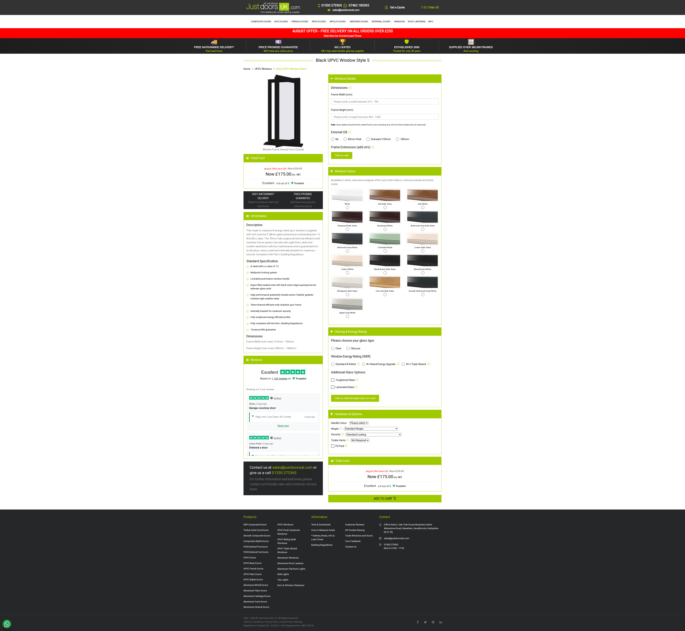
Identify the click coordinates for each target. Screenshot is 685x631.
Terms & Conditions (253, 621)
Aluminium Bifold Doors (255, 585)
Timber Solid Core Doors (255, 530)
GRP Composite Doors (255, 524)
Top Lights (282, 579)
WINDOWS (399, 21)
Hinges (335, 428)
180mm (404, 139)
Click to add (342, 155)
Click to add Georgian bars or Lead (355, 398)
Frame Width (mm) (341, 94)
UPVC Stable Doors (253, 579)
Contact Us (350, 546)
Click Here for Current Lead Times (342, 35)
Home (246, 68)
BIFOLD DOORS (338, 21)
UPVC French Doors (253, 568)
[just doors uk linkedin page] (440, 622)
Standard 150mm (381, 139)
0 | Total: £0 (431, 7)
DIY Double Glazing (355, 530)
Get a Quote (397, 7)
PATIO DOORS (319, 21)
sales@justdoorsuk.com (292, 467)
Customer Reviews (354, 524)
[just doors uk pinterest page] (433, 622)
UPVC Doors (249, 557)
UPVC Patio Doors (252, 574)
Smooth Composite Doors (256, 535)
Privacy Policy (271, 621)
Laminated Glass (345, 387)
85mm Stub (354, 139)
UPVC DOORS (281, 21)
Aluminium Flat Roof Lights (291, 568)
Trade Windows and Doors (359, 535)
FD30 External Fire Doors (255, 552)
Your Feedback (353, 541)
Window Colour (345, 171)
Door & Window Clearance (290, 585)
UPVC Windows (263, 68)
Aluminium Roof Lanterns (290, 563)
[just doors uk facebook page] (417, 622)
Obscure (355, 348)
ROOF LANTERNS (417, 21)
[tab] (384, 79)
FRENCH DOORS (299, 21)
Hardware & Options (348, 414)
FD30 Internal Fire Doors (255, 546)
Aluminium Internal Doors (256, 607)
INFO (430, 21)
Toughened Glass (345, 380)
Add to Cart (383, 498)
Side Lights (283, 574)
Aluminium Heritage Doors (256, 596)
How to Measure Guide (323, 530)
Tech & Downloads (321, 524)
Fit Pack (340, 446)
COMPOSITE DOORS (261, 21)
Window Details (345, 78)
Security (335, 434)
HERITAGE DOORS (359, 21)
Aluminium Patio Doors (255, 590)
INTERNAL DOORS (381, 21)
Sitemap (298, 621)
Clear (338, 348)
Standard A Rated (346, 364)
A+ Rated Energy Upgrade (380, 364)
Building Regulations (322, 545)
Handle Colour (339, 423)
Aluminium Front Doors (255, 601)
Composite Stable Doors (256, 541)
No (337, 139)
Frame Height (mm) (342, 109)
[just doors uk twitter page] (425, 622)
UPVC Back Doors (252, 563)
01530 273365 (284, 473)
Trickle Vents (338, 440)
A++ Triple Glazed (416, 364)
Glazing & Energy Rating (351, 331)
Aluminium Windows (288, 557)
